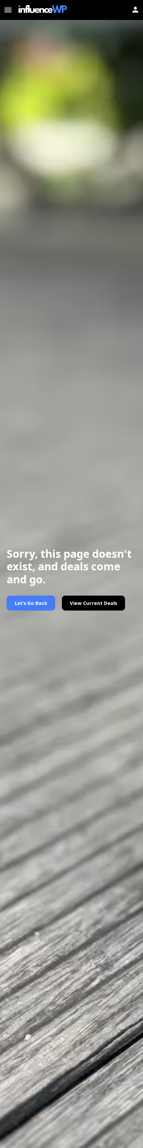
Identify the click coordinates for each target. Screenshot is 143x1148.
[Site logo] (43, 10)
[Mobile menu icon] (8, 10)
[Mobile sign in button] (135, 9)
